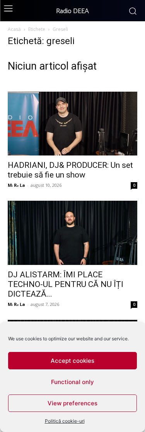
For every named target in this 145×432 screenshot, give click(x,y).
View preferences (72, 403)
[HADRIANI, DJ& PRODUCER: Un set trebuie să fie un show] (72, 123)
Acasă (14, 29)
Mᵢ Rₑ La (16, 185)
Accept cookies (72, 360)
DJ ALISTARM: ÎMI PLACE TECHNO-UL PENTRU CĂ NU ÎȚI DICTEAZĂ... (65, 284)
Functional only (72, 382)
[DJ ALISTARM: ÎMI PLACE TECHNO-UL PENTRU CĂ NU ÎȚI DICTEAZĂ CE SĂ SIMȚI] (72, 233)
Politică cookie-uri (65, 421)
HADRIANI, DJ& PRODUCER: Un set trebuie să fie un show (70, 170)
